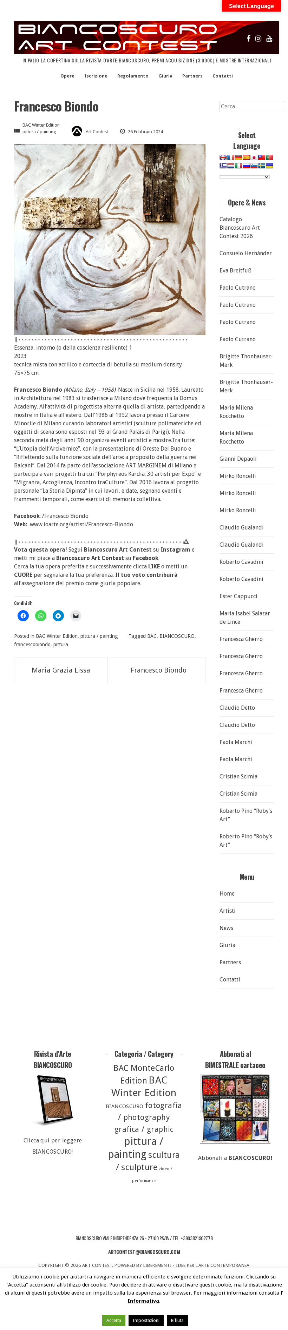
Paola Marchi (236, 742)
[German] (238, 157)
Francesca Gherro (241, 639)
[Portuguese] (269, 157)
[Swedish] (261, 166)
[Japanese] (253, 157)
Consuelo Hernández (246, 253)
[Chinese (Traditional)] (261, 157)
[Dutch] (230, 166)
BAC (152, 636)
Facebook (145, 558)
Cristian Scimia (238, 776)
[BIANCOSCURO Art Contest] (146, 52)
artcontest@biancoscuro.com (144, 1251)
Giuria (165, 76)
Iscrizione (95, 76)
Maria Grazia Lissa (61, 670)
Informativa (143, 1301)
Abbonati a (235, 1158)
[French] (230, 157)
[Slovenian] (253, 166)
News (226, 928)
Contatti (222, 76)
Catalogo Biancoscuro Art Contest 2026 (240, 227)
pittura (60, 644)
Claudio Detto (237, 707)
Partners (192, 76)
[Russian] (246, 166)
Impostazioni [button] (146, 1320)
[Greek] (223, 166)
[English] (223, 157)
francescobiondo (32, 644)
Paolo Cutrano (238, 287)
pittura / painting (39, 131)
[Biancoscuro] (235, 1109)
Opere (67, 76)
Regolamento (133, 76)
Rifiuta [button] (177, 1320)
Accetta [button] (113, 1320)
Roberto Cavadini (241, 562)
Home (227, 893)
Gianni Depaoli (238, 458)
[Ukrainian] (269, 166)
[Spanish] (246, 157)
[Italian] (238, 166)
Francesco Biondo (158, 670)
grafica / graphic (144, 1129)
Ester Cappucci (238, 596)
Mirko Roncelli (238, 476)
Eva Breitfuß (235, 270)
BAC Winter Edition (41, 125)
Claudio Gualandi (242, 527)
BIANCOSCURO (177, 636)
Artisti (228, 910)
